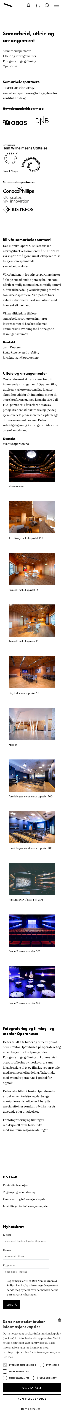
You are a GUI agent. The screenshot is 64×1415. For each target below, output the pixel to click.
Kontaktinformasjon (15, 1185)
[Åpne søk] (47, 5)
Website (5, 1223)
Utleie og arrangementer (19, 56)
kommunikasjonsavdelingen (28, 1130)
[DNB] (42, 124)
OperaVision (11, 66)
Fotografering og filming (19, 61)
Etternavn (9, 1265)
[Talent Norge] (10, 172)
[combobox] (59, 1320)
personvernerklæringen (21, 1294)
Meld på (11, 1305)
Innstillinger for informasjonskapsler (26, 1206)
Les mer (8, 1357)
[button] (32, 1409)
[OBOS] (15, 124)
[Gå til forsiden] (8, 5)
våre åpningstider (35, 1052)
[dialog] (32, 1365)
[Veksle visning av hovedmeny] (56, 6)
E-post (7, 1234)
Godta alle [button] (32, 1387)
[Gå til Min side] (28, 5)
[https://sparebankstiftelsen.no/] (31, 172)
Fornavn (8, 1250)
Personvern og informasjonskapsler (25, 1199)
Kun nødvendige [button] (32, 1399)
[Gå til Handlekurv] (38, 6)
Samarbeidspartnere (17, 51)
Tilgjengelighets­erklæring (19, 1192)
